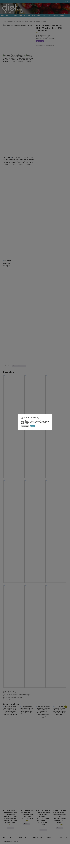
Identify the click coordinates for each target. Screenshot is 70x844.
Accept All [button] (32, 426)
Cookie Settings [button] (25, 426)
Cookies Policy (36, 422)
